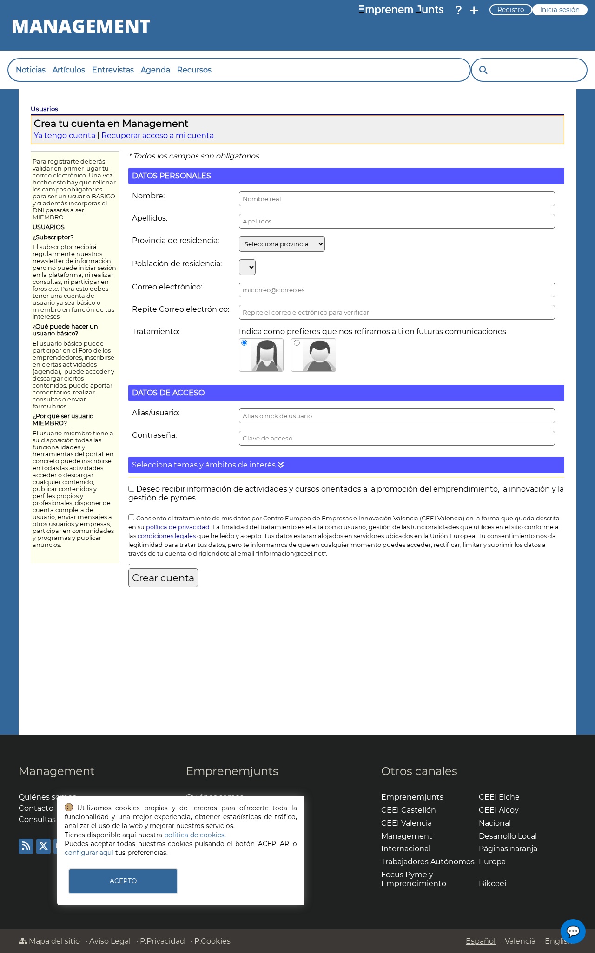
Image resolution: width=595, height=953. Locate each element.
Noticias (31, 70)
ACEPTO (123, 881)
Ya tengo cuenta (64, 135)
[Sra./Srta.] (261, 355)
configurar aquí (89, 852)
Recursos (194, 70)
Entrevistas (113, 70)
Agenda (155, 70)
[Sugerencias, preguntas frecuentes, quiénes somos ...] (458, 10)
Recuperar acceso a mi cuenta (157, 135)
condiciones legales (167, 535)
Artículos (69, 70)
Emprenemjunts (232, 771)
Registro (510, 9)
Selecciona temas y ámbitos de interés (205, 464)
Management (57, 771)
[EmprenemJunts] (401, 10)
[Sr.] (313, 355)
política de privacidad (178, 527)
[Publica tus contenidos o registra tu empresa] (474, 10)
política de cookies (194, 835)
